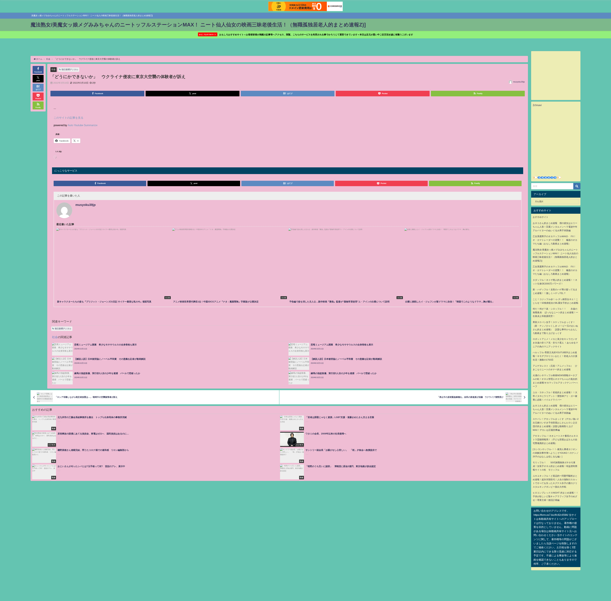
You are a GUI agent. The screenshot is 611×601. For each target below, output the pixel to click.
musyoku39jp (519, 82)
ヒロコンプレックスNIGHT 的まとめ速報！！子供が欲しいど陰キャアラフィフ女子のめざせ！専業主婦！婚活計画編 (555, 496)
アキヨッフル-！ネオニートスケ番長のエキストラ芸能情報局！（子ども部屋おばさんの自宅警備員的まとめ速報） (555, 439)
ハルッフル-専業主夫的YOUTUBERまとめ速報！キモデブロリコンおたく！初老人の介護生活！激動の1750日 (555, 356)
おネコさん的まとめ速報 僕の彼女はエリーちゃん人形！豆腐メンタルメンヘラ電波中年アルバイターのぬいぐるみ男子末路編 (555, 227)
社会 (53, 69)
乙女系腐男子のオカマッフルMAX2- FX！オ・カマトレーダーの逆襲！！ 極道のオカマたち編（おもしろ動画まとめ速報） (555, 240)
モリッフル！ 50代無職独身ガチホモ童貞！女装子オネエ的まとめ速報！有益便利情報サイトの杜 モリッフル (555, 466)
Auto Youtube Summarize (82, 125)
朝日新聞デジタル (70, 69)
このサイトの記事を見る (68, 117)
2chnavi (537, 105)
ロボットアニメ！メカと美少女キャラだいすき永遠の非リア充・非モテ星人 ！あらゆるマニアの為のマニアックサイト (555, 342)
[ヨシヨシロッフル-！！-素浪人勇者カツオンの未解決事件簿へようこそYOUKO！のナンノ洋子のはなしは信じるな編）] (556, 453)
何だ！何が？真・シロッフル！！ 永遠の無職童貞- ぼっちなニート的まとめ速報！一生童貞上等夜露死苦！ (555, 312)
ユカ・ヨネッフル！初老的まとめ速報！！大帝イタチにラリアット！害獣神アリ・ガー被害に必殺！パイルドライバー (555, 396)
